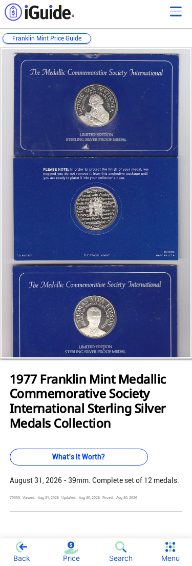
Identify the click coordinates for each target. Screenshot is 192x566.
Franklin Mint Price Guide (46, 38)
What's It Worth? (78, 457)
